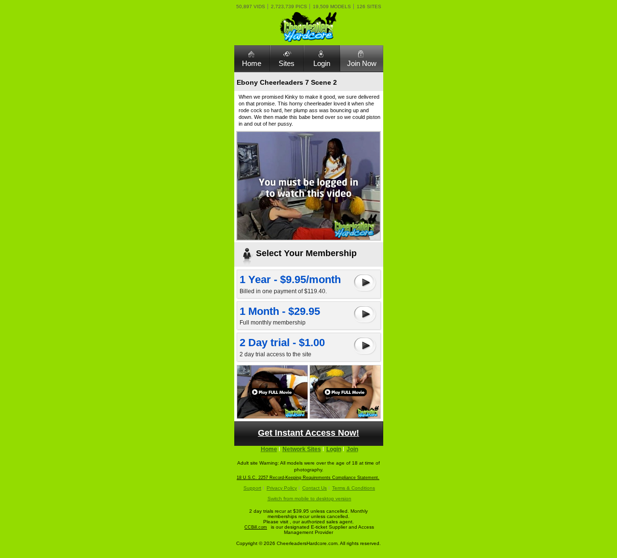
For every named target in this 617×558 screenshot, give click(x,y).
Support (252, 488)
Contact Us (314, 488)
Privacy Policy (282, 488)
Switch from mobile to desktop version (309, 498)
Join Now (361, 63)
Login (321, 63)
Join (352, 449)
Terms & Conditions (353, 488)
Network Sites (301, 449)
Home (251, 63)
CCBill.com (255, 527)
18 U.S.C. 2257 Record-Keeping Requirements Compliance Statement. (308, 477)
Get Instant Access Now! (308, 433)
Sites (287, 63)
